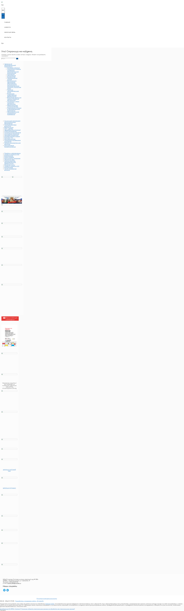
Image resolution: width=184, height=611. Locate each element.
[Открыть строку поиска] (2, 5)
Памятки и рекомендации (12, 153)
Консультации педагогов (12, 158)
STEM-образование (10, 131)
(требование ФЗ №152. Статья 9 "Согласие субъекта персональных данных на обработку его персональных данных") (37, 609)
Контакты (7, 37)
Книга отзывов (9, 157)
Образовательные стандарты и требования (13, 113)
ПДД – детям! (8, 128)
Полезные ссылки (9, 165)
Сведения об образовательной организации (10, 65)
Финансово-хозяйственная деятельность (12, 95)
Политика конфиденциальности (47, 598)
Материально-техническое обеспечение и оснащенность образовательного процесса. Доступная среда (14, 84)
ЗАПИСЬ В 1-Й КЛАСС (9, 488)
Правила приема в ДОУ (11, 154)
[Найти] (17, 58)
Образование (11, 75)
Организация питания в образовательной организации (14, 109)
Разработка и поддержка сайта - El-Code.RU (29, 601)
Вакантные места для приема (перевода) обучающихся (14, 99)
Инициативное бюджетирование (10, 146)
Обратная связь (9, 32)
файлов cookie (49, 604)
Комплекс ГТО (8, 137)
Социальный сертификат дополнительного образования (12, 122)
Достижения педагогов (11, 134)
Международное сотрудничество (12, 106)
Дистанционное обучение (12, 132)
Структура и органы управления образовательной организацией (14, 71)
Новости (7, 27)
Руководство (11, 77)
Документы (11, 74)
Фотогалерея (8, 167)
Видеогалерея (8, 156)
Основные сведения (13, 68)
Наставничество (9, 139)
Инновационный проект (12, 136)
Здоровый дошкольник (11, 135)
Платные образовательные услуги (13, 91)
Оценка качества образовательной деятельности (10, 162)
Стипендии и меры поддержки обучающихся (13, 103)
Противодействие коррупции (10, 125)
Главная (7, 22)
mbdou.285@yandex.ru (14, 583)
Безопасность (9, 127)
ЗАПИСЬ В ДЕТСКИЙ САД (9, 470)
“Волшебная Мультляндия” (12, 130)
